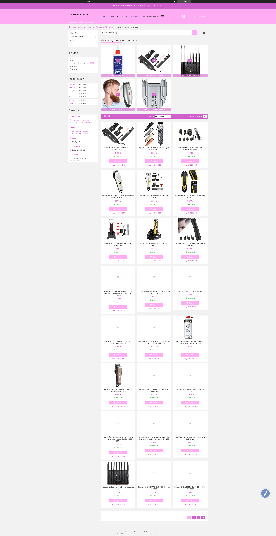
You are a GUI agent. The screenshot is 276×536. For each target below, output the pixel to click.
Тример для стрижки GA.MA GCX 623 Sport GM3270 (154, 244)
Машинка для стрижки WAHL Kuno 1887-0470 (190, 390)
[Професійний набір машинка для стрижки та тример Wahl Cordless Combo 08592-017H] (118, 423)
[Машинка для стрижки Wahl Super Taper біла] (154, 181)
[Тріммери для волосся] (118, 95)
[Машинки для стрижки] (154, 61)
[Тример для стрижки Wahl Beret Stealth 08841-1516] (190, 229)
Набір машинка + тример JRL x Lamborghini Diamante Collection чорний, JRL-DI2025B (154, 438)
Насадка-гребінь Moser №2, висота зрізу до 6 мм (118, 488)
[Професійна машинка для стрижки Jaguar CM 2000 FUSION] (154, 134)
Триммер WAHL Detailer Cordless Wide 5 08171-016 (118, 244)
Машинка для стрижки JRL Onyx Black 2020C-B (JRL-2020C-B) (118, 342)
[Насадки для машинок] (190, 61)
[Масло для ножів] (118, 61)
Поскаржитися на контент (133, 534)
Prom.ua (148, 532)
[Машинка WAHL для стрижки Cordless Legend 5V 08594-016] (118, 375)
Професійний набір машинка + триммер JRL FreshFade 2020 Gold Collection (154, 342)
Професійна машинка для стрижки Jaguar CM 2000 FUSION (154, 148)
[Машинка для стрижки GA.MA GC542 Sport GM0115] (190, 181)
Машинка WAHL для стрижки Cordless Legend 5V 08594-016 (118, 390)
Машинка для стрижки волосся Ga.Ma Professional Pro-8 (118, 148)
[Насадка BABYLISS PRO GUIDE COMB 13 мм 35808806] (154, 473)
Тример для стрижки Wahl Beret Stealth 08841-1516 (190, 244)
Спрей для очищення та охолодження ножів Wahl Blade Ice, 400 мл (190, 342)
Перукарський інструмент (105, 27)
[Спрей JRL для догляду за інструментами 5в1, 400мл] (190, 423)
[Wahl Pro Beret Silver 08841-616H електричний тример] (190, 134)
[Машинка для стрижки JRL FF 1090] (190, 277)
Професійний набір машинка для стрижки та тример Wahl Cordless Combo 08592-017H (118, 439)
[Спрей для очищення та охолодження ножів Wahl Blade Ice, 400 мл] (190, 327)
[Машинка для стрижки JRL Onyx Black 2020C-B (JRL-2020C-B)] (118, 327)
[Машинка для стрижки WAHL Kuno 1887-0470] (190, 375)
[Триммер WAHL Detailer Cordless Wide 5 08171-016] (118, 229)
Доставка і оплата (150, 16)
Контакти (135, 16)
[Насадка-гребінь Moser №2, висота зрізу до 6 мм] (118, 473)
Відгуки (72, 45)
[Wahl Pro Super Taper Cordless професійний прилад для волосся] (118, 181)
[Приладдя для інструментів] (154, 95)
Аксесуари (90, 27)
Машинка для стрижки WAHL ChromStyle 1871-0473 (154, 390)
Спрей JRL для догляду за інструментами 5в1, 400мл (190, 438)
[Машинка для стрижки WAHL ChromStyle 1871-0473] (154, 375)
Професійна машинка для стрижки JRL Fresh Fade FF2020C (154, 292)
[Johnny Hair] (79, 14)
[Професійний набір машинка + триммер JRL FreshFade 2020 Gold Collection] (154, 327)
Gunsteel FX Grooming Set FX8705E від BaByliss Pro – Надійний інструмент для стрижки (118, 293)
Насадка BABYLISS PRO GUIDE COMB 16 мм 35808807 (190, 488)
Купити (119, 161)
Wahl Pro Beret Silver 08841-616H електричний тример (190, 148)
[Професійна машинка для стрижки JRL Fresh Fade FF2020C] (154, 277)
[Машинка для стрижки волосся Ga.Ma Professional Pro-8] (118, 134)
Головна (101, 16)
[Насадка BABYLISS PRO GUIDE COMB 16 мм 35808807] (190, 473)
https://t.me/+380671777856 (82, 123)
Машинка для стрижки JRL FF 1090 (190, 291)
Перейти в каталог (154, 6)
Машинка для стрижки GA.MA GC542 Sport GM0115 (190, 196)
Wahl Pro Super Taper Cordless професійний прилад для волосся (118, 196)
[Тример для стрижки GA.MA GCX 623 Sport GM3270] (154, 229)
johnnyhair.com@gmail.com (82, 120)
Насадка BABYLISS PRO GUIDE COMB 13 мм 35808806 (154, 488)
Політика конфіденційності (151, 534)
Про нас (124, 16)
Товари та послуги (78, 27)
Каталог (111, 16)
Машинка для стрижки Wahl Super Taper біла (154, 196)
